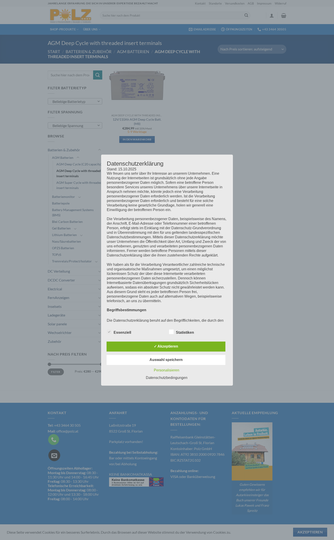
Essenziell (122, 332)
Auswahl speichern (166, 360)
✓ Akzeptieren (166, 346)
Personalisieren (166, 370)
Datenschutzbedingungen (166, 378)
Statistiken (185, 332)
